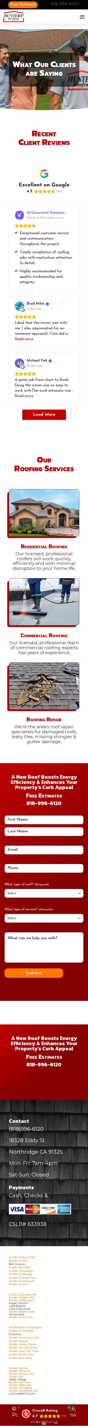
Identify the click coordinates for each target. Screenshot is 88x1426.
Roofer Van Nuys (20, 1382)
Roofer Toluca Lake (21, 1373)
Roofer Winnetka (20, 1388)
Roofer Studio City (21, 1354)
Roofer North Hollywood (25, 1327)
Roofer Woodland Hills (23, 1390)
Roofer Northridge (21, 1330)
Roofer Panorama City (24, 1337)
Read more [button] (24, 339)
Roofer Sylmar (18, 1368)
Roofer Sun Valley (20, 1358)
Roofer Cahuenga (21, 1271)
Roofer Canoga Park (23, 1277)
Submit (34, 973)
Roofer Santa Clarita (22, 1344)
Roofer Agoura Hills (22, 1257)
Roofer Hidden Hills (21, 1297)
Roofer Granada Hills (23, 1294)
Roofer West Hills (20, 1385)
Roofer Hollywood (21, 1300)
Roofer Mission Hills (21, 1311)
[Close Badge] (69, 1407)
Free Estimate (23, 5)
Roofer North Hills (21, 1317)
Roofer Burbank (20, 1267)
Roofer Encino (18, 1284)
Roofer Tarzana (19, 1371)
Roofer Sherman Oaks (24, 1351)
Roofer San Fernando (23, 1347)
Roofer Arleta (18, 1260)
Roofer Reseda (18, 1341)
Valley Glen (16, 1376)
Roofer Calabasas (20, 1274)
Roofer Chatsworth (22, 1281)
